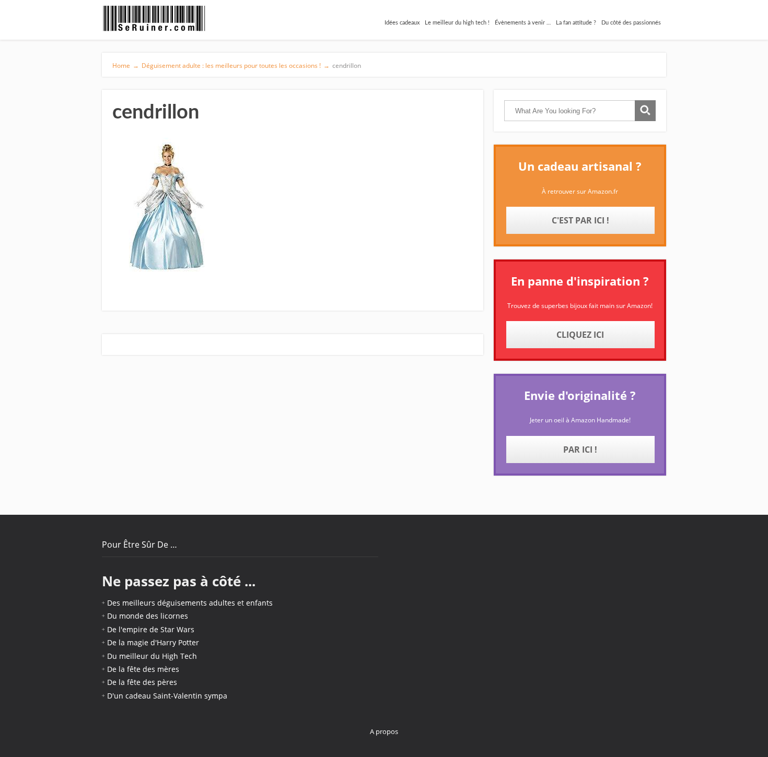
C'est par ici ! (580, 220)
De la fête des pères (142, 682)
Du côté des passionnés (631, 23)
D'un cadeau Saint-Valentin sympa (167, 696)
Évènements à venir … (523, 23)
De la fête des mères (143, 669)
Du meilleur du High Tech (152, 656)
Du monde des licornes (147, 616)
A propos (384, 731)
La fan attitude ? (576, 23)
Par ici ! (580, 449)
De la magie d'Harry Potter (153, 642)
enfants (259, 603)
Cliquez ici (580, 334)
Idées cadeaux (402, 23)
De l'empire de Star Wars (150, 629)
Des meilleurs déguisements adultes (171, 603)
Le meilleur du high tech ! (457, 23)
